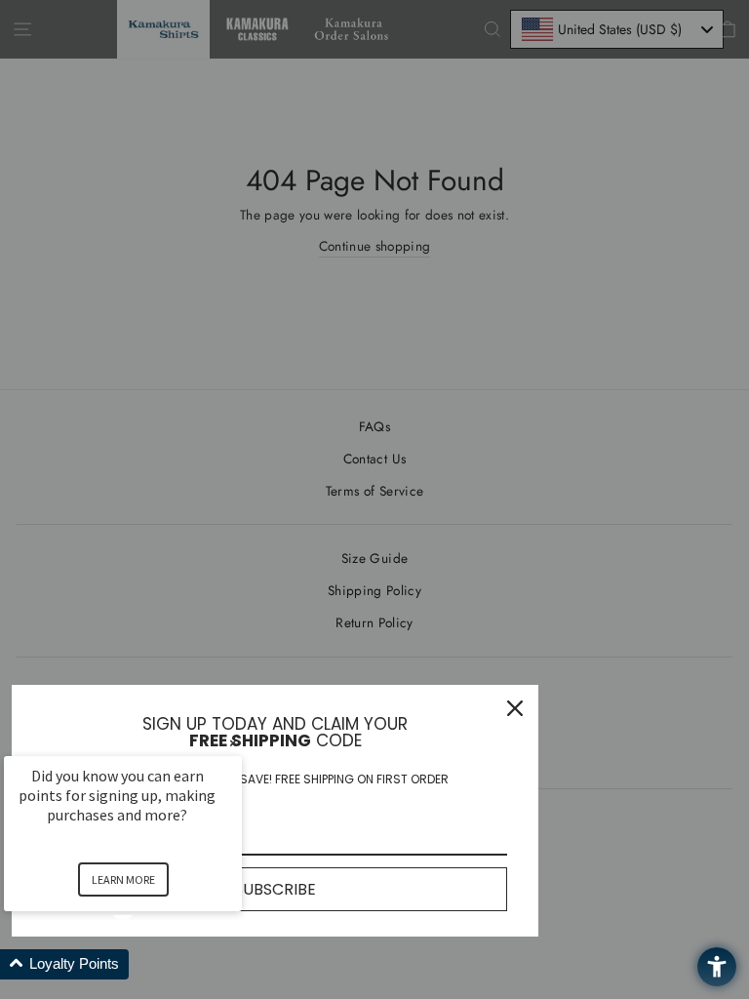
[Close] (515, 708)
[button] (146, 964)
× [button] (233, 743)
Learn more (123, 879)
